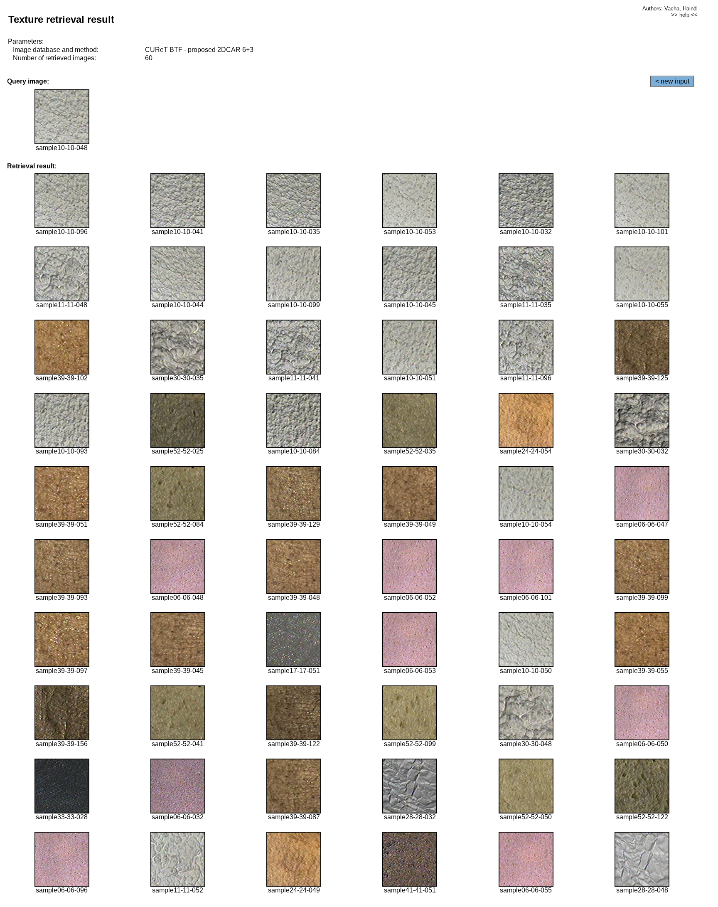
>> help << (684, 15)
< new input (672, 81)
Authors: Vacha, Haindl (670, 8)
